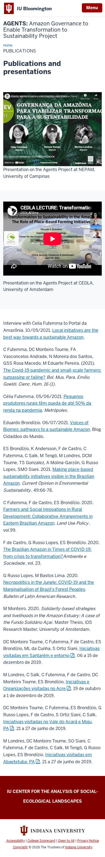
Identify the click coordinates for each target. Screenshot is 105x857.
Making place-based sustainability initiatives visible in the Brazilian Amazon (48, 476)
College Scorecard (41, 841)
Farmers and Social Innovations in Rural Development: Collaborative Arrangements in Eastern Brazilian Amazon (48, 516)
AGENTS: (45, 30)
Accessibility (15, 841)
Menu (92, 8)
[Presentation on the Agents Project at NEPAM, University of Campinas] (52, 129)
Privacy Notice (88, 841)
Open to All (66, 841)
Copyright (20, 847)
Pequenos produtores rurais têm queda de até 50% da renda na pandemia (47, 403)
